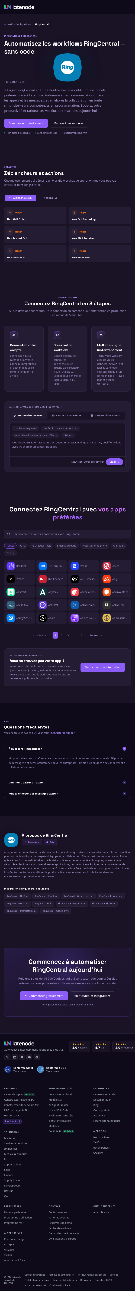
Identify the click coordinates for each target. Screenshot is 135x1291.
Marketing (10, 1138)
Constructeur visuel (60, 1094)
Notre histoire (101, 1137)
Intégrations (23, 24)
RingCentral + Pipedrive (46, 896)
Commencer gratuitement (26, 123)
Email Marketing (66, 545)
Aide (52, 842)
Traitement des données (65, 1280)
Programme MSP (14, 1222)
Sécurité (98, 1153)
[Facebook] (37, 1057)
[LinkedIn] (15, 1057)
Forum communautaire (106, 1120)
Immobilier (10, 1148)
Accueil (8, 24)
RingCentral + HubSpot (18, 903)
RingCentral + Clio (43, 903)
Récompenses (101, 1147)
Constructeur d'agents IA (19, 1099)
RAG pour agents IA (15, 1110)
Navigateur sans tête (61, 1115)
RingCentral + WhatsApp (111, 896)
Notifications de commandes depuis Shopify (36, 435)
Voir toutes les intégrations (92, 996)
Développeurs (12, 1185)
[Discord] (29, 1057)
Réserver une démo (60, 1222)
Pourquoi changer (14, 1239)
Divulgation (85, 1280)
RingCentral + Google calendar (78, 896)
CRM (23, 545)
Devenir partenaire (15, 1212)
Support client (12, 1164)
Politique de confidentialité (62, 1274)
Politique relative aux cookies (92, 1274)
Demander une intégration (103, 667)
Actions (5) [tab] (50, 198)
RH (6, 1159)
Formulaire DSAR (103, 1280)
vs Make (9, 1249)
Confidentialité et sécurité (37, 1280)
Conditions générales (34, 1274)
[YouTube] (22, 1057)
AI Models (119, 545)
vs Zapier (9, 1244)
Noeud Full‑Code (58, 1110)
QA (6, 1196)
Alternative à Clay (14, 1260)
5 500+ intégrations (60, 1120)
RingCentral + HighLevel (103, 903)
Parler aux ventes (59, 1217)
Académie (99, 1115)
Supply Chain (12, 1180)
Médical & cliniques (15, 1154)
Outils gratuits (101, 1110)
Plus (9, 553)
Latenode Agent (19, 1094)
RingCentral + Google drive (56, 910)
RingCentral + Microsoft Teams (22, 910)
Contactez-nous (58, 1212)
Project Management (94, 545)
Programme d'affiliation (18, 1217)
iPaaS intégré (12, 1121)
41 (82, 635)
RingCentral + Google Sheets (72, 903)
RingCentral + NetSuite (18, 896)
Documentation (102, 1099)
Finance (8, 1175)
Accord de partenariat (35, 1285)
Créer (113, 461)
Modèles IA (55, 1099)
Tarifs (96, 1142)
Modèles (54, 1126)
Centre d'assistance (60, 1228)
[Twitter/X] (7, 1057)
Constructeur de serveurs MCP (22, 1105)
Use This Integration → (35, 215)
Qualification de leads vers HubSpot (60, 428)
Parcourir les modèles (68, 123)
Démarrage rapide (104, 1094)
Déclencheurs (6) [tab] (22, 198)
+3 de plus (68, 435)
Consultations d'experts (62, 1238)
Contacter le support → (65, 732)
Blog (96, 1105)
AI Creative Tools (41, 545)
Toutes (10, 545)
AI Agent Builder (58, 1105)
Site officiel (34, 842)
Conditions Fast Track (59, 1285)
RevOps (8, 1190)
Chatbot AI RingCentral (26, 428)
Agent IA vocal (101, 1212)
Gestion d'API (12, 1115)
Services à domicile (15, 1143)
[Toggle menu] (127, 7)
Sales (7, 1169)
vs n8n (8, 1255)
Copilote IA (61, 1131)
